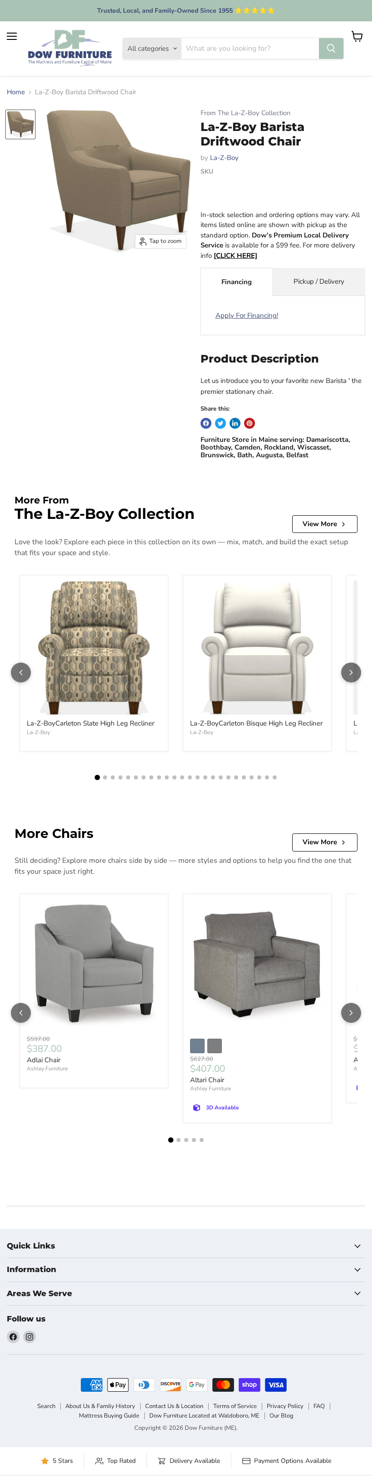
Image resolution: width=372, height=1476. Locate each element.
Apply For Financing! (246, 315)
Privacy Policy (285, 1406)
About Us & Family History (100, 1406)
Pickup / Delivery (319, 281)
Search (46, 1406)
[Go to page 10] (167, 777)
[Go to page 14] (198, 777)
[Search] (331, 48)
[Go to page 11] (174, 777)
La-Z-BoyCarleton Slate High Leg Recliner (90, 723)
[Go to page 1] (97, 777)
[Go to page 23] (267, 777)
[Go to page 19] (236, 777)
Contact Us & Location (174, 1406)
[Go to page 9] (159, 777)
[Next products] (351, 672)
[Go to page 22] (259, 777)
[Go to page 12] (182, 777)
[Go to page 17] (221, 777)
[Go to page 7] (144, 777)
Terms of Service (235, 1406)
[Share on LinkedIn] (235, 423)
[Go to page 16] (213, 777)
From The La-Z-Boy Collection (245, 113)
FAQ (319, 1406)
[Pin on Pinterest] (249, 423)
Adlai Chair (43, 1060)
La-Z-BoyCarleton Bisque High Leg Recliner (256, 723)
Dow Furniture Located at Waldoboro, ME (204, 1416)
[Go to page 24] (275, 777)
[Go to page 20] (244, 777)
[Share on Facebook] (206, 423)
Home (16, 92)
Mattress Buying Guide (109, 1416)
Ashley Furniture (47, 1068)
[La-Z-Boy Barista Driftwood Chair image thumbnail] (20, 124)
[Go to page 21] (252, 777)
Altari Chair (207, 1079)
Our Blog (281, 1416)
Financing (236, 281)
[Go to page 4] (120, 777)
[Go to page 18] (228, 777)
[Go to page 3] (113, 777)
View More (320, 523)
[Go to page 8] (151, 777)
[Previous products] (21, 672)
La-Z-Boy (224, 157)
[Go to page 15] (205, 777)
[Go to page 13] (190, 777)
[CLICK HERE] (235, 255)
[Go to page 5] (128, 777)
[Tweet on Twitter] (220, 423)
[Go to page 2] (105, 777)
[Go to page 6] (136, 777)
